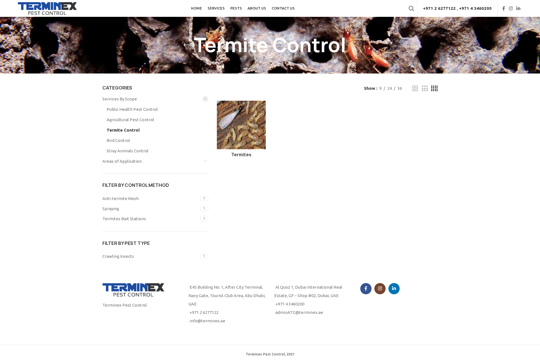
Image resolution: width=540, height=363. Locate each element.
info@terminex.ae (207, 320)
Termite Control (123, 130)
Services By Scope (119, 99)
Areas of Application (122, 161)
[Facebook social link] (503, 8)
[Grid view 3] (425, 88)
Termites (241, 155)
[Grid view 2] (415, 88)
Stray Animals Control (127, 150)
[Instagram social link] (510, 8)
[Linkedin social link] (518, 8)
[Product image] (241, 125)
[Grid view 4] (434, 88)
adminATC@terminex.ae (299, 312)
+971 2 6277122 (439, 8)
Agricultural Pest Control (130, 119)
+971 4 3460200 (475, 8)
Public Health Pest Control (132, 109)
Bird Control (118, 140)
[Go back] (187, 45)
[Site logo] (47, 8)
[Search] (411, 8)
